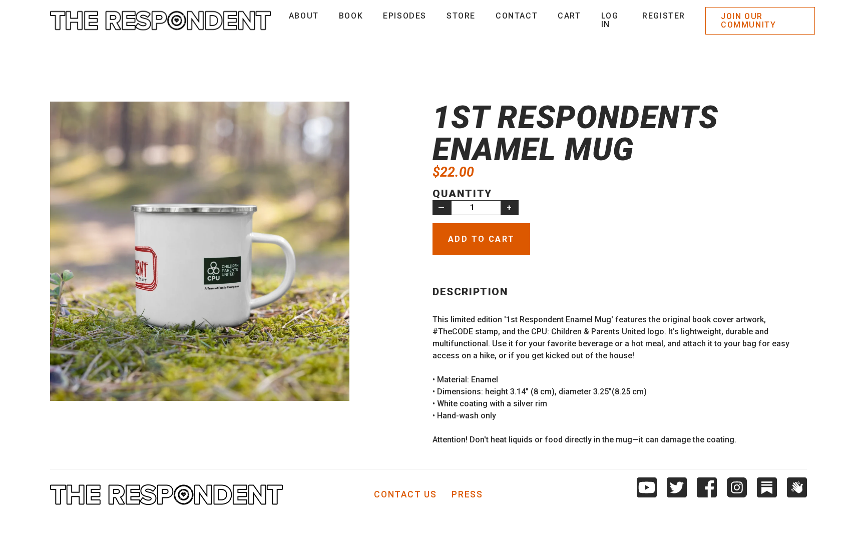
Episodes (404, 16)
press (467, 494)
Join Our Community (748, 21)
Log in (610, 20)
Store (461, 16)
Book (351, 16)
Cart (569, 16)
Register (663, 16)
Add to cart (481, 239)
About (304, 16)
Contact (517, 16)
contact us (405, 494)
